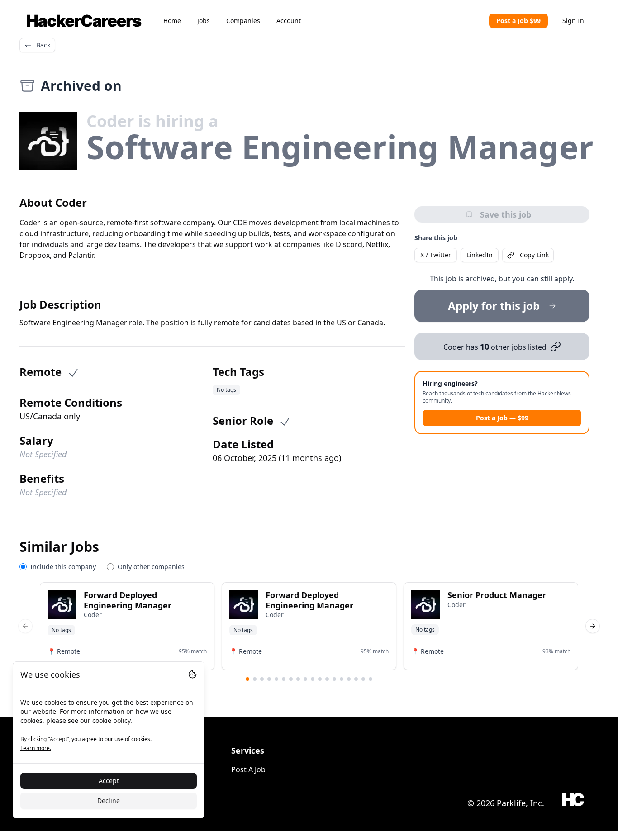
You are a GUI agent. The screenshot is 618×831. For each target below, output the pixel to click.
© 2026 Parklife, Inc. (505, 803)
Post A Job (248, 769)
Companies (243, 20)
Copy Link (534, 255)
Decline (108, 800)
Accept (109, 780)
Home (172, 20)
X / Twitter (435, 255)
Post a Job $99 (518, 20)
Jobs (203, 20)
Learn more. (35, 748)
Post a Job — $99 (502, 417)
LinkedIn (479, 255)
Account (288, 20)
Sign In (573, 20)
